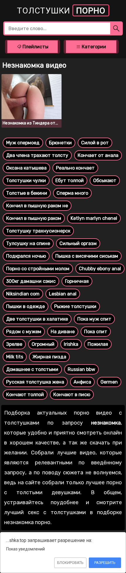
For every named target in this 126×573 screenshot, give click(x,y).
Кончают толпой (25, 394)
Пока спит (95, 331)
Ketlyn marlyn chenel (94, 218)
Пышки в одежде (25, 306)
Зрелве (14, 344)
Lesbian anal (62, 294)
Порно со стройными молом (37, 268)
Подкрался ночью (26, 256)
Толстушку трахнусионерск (38, 231)
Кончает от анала (98, 155)
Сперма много (72, 193)
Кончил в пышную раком (33, 218)
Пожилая (98, 344)
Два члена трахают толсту (37, 155)
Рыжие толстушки (75, 306)
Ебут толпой (69, 180)
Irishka (71, 344)
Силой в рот (95, 143)
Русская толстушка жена (35, 382)
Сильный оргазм (78, 243)
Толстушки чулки (26, 180)
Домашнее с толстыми (32, 369)
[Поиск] (116, 28)
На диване (63, 331)
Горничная (77, 281)
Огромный (43, 344)
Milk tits (14, 357)
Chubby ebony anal (100, 268)
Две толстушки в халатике (37, 319)
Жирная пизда (49, 357)
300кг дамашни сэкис (31, 281)
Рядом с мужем (23, 331)
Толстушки (61, 11)
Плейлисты (34, 46)
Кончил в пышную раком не (37, 205)
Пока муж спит (94, 319)
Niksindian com (23, 294)
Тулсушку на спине (28, 243)
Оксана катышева (26, 168)
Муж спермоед (23, 143)
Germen (109, 382)
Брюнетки (60, 143)
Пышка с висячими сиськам (86, 256)
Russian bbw (81, 369)
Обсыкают (104, 180)
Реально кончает (75, 168)
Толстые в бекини (26, 193)
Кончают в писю (71, 394)
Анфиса (82, 382)
